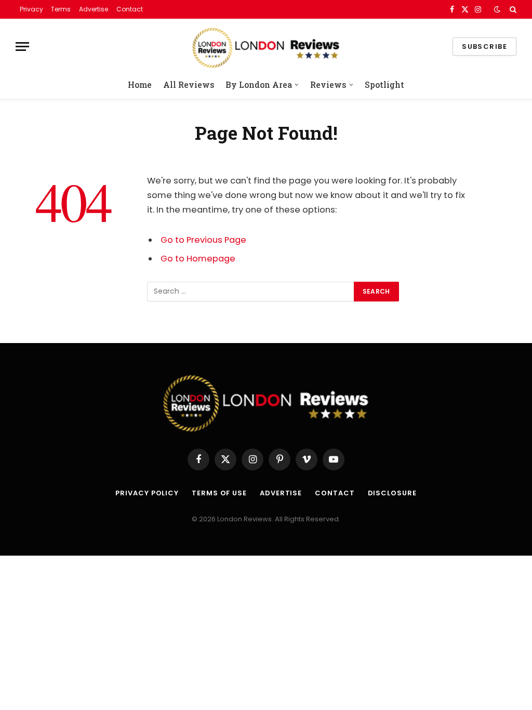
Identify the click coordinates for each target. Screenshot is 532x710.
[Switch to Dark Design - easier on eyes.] (497, 9)
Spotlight (384, 85)
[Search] (512, 9)
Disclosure (392, 493)
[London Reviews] (265, 46)
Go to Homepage (198, 259)
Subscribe (484, 46)
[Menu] (22, 46)
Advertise (93, 9)
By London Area (258, 85)
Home (140, 85)
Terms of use (219, 493)
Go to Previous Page (203, 240)
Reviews (328, 85)
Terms (61, 9)
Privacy (31, 9)
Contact (129, 9)
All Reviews (189, 85)
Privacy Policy (147, 493)
